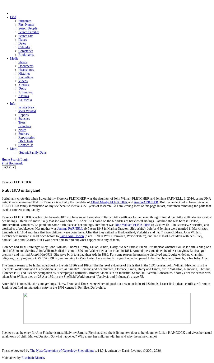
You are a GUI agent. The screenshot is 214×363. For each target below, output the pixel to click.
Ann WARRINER (146, 202)
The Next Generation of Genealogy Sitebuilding (62, 350)
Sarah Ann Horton (72, 236)
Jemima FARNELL (70, 228)
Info (12, 103)
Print (5, 163)
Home (6, 159)
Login (24, 159)
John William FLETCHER (132, 225)
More (13, 148)
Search (15, 159)
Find (13, 17)
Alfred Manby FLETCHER (109, 202)
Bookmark (16, 163)
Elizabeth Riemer (33, 357)
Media (14, 58)
